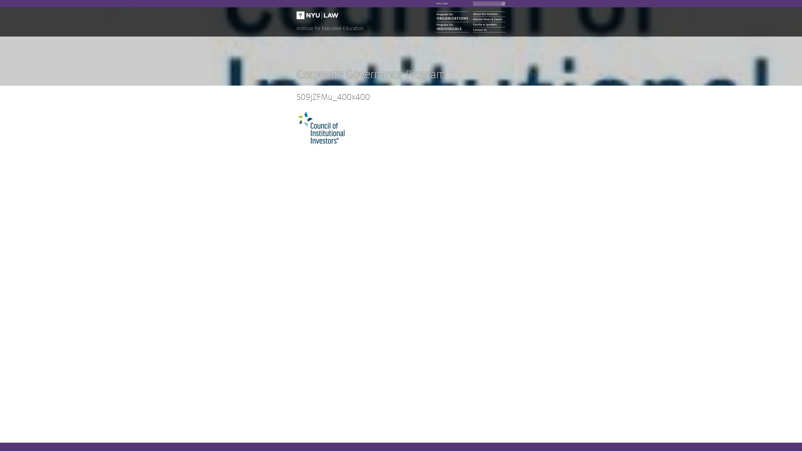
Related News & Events (488, 19)
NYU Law (442, 3)
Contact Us (480, 29)
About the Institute (485, 14)
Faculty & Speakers (485, 24)
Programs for (452, 16)
